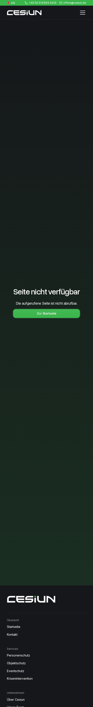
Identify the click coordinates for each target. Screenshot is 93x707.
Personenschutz (18, 655)
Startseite (13, 627)
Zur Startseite (46, 313)
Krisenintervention (20, 678)
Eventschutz (15, 671)
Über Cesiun (16, 699)
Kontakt (12, 634)
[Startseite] (24, 12)
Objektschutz (16, 663)
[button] (81, 12)
